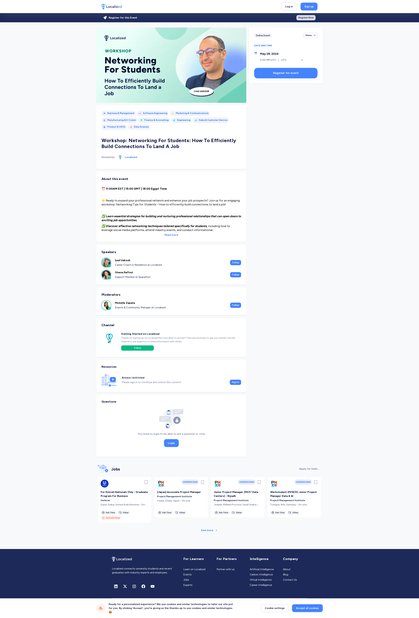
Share (308, 35)
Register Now (306, 17)
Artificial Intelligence (262, 569)
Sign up (309, 6)
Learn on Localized (194, 569)
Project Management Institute (174, 496)
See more (207, 530)
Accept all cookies (307, 608)
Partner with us (226, 569)
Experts (187, 585)
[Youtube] (152, 586)
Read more (171, 234)
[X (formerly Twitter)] (125, 586)
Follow (235, 262)
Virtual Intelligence (261, 579)
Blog (285, 574)
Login (171, 443)
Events (187, 574)
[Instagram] (134, 586)
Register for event (286, 73)
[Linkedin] (116, 586)
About (287, 569)
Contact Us (290, 579)
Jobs (186, 579)
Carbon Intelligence (261, 574)
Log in (289, 6)
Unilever (105, 500)
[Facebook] (143, 586)
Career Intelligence (261, 585)
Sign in (235, 382)
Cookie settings (275, 608)
